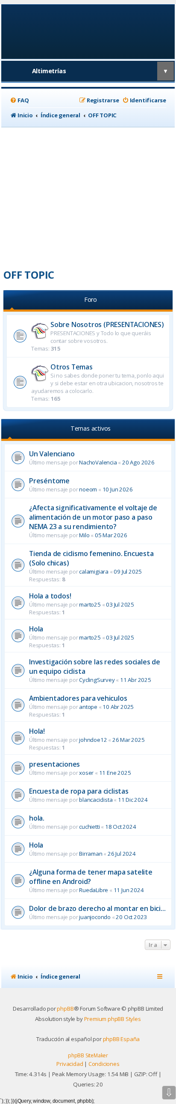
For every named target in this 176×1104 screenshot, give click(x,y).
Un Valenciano (51, 453)
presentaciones (54, 764)
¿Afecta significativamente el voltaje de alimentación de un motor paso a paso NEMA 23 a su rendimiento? (93, 517)
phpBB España (121, 1039)
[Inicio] (88, 31)
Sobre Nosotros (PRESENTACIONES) (107, 324)
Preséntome (49, 480)
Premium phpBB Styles (112, 1019)
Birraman (90, 853)
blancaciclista (95, 799)
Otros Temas (71, 367)
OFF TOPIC (28, 275)
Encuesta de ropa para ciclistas (79, 791)
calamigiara (94, 571)
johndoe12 (93, 740)
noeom (88, 489)
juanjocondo (95, 917)
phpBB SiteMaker (88, 1055)
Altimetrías (49, 71)
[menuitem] (19, 100)
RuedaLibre (93, 890)
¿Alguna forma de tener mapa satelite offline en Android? (91, 876)
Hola (36, 629)
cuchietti (89, 826)
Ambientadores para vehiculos (78, 698)
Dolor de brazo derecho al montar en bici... (97, 908)
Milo (84, 535)
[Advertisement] (88, 194)
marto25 (90, 604)
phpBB (65, 1008)
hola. (36, 818)
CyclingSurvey (96, 680)
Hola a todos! (50, 596)
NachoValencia (98, 462)
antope (88, 707)
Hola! (37, 731)
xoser (86, 773)
